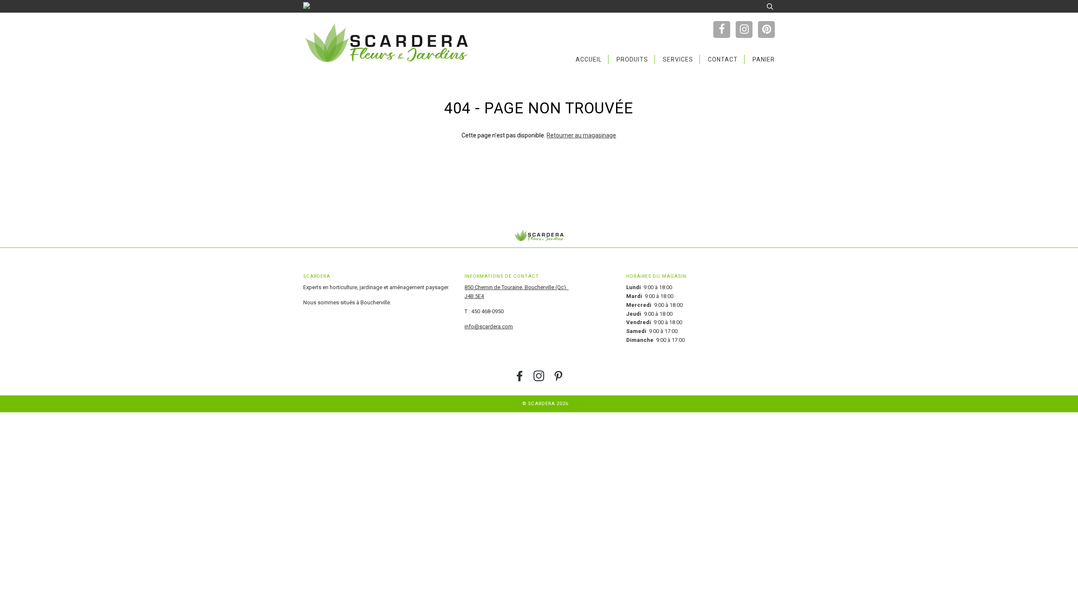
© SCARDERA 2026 (545, 403)
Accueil (589, 59)
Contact (723, 59)
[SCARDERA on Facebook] (520, 378)
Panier (763, 59)
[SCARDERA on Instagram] (539, 378)
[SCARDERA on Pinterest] (558, 378)
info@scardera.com (488, 326)
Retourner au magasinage (581, 135)
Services (678, 59)
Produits (632, 59)
